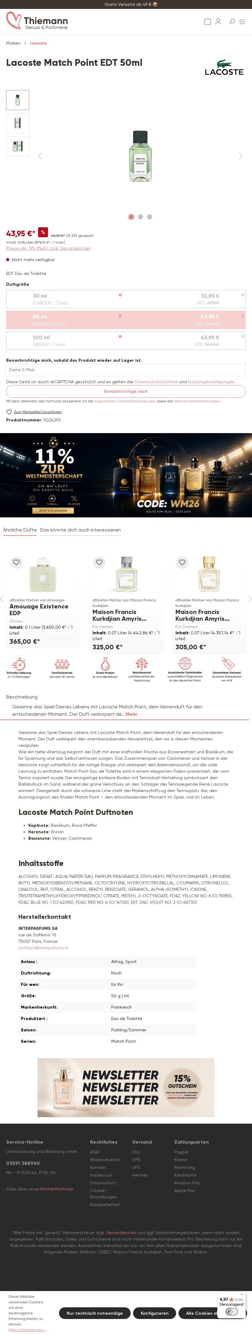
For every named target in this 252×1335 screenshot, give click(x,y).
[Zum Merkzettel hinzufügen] (16, 562)
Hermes (140, 1175)
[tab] (124, 706)
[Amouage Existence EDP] (43, 574)
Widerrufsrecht (105, 1159)
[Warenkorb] (207, 21)
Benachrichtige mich (126, 391)
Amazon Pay (187, 1182)
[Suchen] (231, 19)
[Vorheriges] (40, 156)
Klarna (180, 1159)
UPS (136, 1167)
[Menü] (242, 20)
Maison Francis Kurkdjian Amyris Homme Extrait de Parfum (119, 615)
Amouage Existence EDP (39, 609)
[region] (126, 156)
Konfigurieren (154, 1313)
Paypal (181, 1152)
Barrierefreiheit (105, 1204)
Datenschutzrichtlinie (156, 381)
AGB (94, 1152)
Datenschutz (103, 1182)
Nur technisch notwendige (95, 1313)
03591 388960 (23, 1163)
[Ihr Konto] (218, 19)
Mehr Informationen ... (28, 1330)
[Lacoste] (224, 67)
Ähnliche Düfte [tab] (20, 530)
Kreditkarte (185, 1175)
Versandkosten (121, 1232)
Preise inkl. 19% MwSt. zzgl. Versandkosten (48, 248)
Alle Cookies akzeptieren (212, 1313)
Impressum (101, 1175)
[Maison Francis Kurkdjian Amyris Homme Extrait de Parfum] (126, 574)
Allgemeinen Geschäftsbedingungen (125, 401)
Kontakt (98, 1167)
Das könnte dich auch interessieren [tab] (80, 530)
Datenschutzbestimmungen (197, 401)
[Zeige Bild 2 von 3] (140, 216)
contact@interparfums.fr (43, 947)
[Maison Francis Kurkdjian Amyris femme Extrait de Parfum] (208, 574)
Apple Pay (184, 1190)
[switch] (232, 1311)
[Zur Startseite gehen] (65, 20)
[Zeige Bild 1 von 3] (131, 216)
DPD (136, 1159)
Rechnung (184, 1167)
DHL (136, 1152)
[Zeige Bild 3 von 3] (149, 216)
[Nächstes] (241, 156)
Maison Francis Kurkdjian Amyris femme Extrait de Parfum (200, 615)
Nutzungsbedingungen (211, 381)
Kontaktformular (57, 1188)
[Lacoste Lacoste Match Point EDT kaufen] (140, 156)
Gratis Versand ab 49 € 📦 (131, 4)
